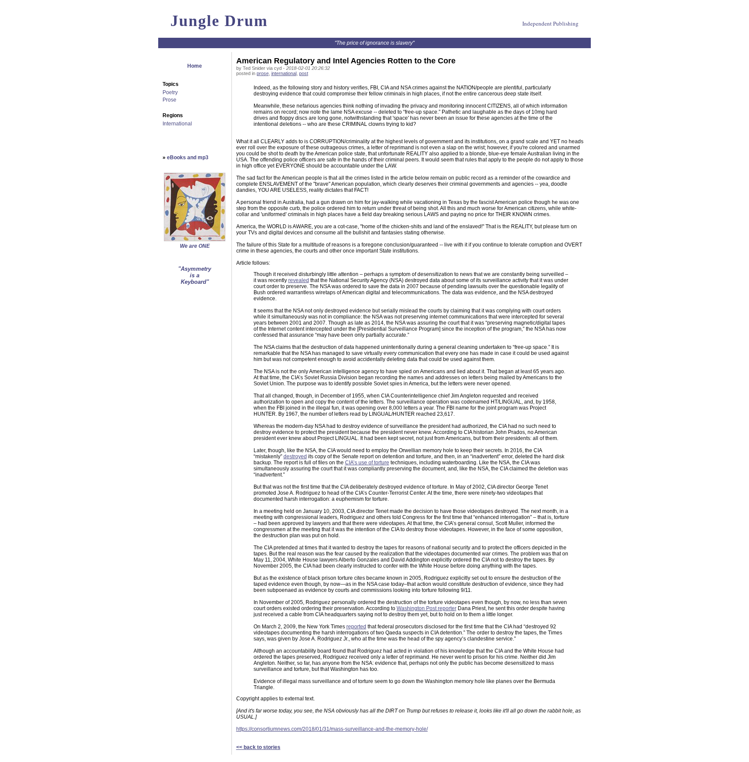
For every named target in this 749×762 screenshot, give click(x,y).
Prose (169, 100)
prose (263, 73)
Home (194, 66)
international (283, 73)
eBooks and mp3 (187, 157)
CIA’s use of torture (367, 463)
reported (356, 627)
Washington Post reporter (426, 608)
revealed (298, 280)
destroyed (295, 456)
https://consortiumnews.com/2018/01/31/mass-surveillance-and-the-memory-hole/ (332, 729)
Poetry (170, 92)
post (303, 73)
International (177, 124)
